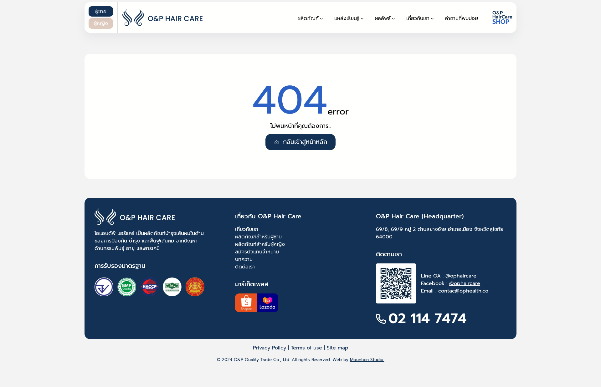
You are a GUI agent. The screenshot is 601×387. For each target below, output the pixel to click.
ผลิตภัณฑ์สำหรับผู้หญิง (260, 244)
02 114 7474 (427, 318)
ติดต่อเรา (245, 267)
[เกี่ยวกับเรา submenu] (432, 18)
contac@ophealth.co (463, 291)
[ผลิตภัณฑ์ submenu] (321, 18)
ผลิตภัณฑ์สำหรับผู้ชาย (258, 237)
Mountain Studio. (367, 359)
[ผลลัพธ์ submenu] (393, 18)
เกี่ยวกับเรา (246, 229)
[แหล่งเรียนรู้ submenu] (362, 18)
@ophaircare (460, 276)
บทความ (244, 259)
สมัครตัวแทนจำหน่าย (257, 252)
